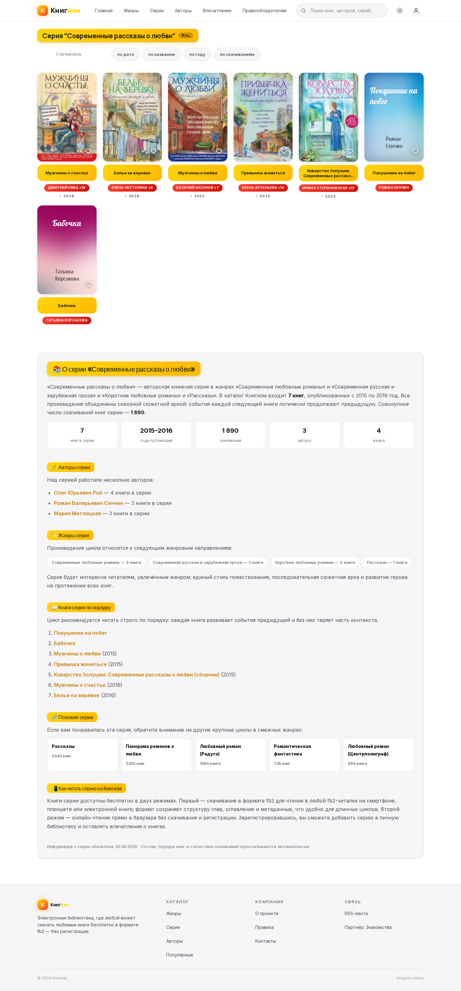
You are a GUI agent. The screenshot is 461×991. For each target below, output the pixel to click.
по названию (161, 54)
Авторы (183, 10)
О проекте (266, 913)
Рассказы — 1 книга (387, 562)
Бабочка (64, 643)
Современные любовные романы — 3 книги (96, 562)
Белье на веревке (76, 695)
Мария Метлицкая (77, 513)
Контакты (265, 941)
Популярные (179, 954)
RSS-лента (356, 913)
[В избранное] (88, 150)
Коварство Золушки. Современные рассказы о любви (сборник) (137, 674)
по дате (125, 54)
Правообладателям (264, 10)
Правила (264, 927)
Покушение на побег (80, 633)
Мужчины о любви (77, 653)
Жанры (131, 10)
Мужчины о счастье (80, 685)
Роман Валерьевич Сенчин (88, 503)
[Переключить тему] (399, 10)
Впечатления (217, 10)
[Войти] (416, 10)
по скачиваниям (237, 54)
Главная (104, 10)
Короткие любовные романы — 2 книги (315, 562)
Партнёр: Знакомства (368, 927)
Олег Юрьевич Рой (78, 493)
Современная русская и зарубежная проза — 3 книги (208, 562)
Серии (157, 10)
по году (197, 54)
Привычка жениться (80, 664)
